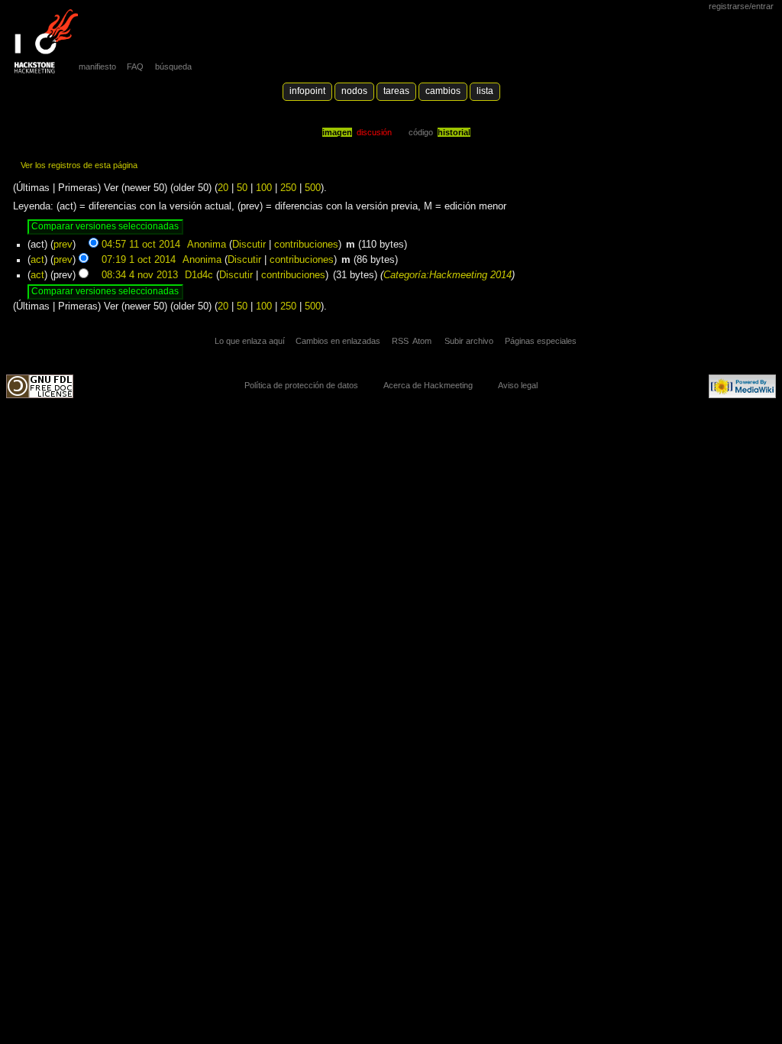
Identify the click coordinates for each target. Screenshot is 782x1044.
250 (288, 188)
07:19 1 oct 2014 (139, 260)
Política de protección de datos (301, 385)
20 (223, 188)
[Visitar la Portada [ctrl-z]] (42, 42)
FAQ (135, 66)
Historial (454, 132)
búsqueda (173, 66)
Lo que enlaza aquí (250, 340)
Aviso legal (518, 385)
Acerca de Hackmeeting (428, 385)
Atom (421, 340)
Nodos (354, 91)
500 (313, 188)
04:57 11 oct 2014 (141, 244)
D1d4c (199, 275)
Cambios (442, 91)
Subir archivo (468, 340)
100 (264, 188)
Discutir (249, 244)
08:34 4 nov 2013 (140, 275)
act (37, 260)
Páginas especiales (541, 340)
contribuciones (306, 244)
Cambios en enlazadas (338, 340)
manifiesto (97, 66)
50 (242, 188)
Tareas (396, 91)
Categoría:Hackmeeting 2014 (447, 275)
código (421, 132)
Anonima (206, 244)
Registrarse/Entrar (741, 6)
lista (485, 91)
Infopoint (307, 91)
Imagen (337, 132)
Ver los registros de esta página (79, 165)
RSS (400, 340)
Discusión (374, 132)
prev (63, 244)
